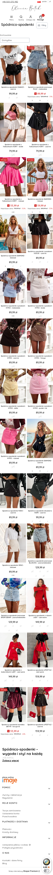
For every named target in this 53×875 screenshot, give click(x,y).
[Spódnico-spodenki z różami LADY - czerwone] (40, 595)
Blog (4, 863)
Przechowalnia (9, 816)
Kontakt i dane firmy (12, 860)
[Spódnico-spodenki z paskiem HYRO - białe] (40, 286)
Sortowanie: (5, 35)
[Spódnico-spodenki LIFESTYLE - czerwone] (40, 650)
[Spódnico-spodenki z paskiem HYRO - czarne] (13, 336)
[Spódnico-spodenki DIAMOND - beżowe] (13, 234)
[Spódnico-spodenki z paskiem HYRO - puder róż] (40, 386)
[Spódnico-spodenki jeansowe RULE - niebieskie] (40, 65)
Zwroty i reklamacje (12, 795)
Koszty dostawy (10, 832)
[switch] (46, 870)
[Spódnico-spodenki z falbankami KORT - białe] (13, 123)
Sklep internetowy (23, 871)
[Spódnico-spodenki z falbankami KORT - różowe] (13, 177)
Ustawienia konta (10, 813)
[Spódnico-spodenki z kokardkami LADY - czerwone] (13, 650)
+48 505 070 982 (10, 1)
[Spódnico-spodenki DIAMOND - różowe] (40, 177)
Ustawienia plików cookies (15, 844)
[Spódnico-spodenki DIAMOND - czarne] (40, 439)
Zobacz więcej (10, 760)
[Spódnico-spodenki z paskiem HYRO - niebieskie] (13, 286)
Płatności (6, 829)
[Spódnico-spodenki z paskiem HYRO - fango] (40, 336)
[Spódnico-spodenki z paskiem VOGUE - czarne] (40, 231)
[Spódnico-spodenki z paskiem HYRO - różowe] (13, 436)
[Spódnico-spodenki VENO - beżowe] (13, 543)
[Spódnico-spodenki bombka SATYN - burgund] (13, 705)
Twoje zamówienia (11, 810)
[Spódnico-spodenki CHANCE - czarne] (13, 65)
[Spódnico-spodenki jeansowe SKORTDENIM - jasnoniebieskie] (13, 595)
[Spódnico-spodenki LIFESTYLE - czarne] (40, 705)
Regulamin (7, 798)
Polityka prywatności (12, 847)
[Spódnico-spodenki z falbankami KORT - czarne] (40, 123)
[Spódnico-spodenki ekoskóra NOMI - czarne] (40, 491)
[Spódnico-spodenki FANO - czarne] (13, 491)
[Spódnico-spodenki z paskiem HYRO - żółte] (13, 386)
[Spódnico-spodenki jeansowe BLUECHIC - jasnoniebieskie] (40, 541)
